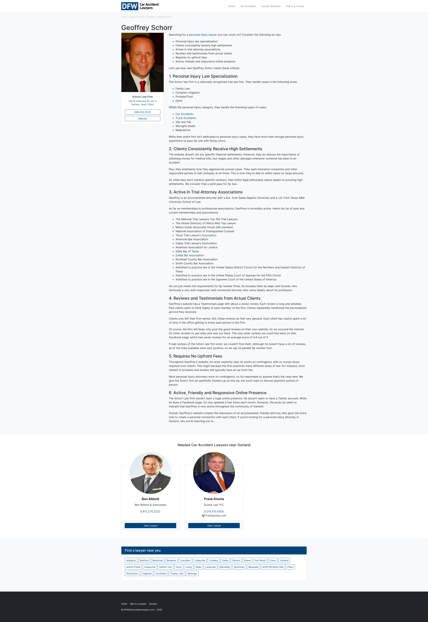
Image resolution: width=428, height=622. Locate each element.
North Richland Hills (273, 566)
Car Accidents (248, 6)
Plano (290, 566)
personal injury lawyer (203, 34)
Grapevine (149, 566)
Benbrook (157, 560)
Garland (151, 17)
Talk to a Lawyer (295, 6)
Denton (236, 560)
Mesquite (253, 566)
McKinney (239, 566)
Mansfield (225, 566)
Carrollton (185, 560)
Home (231, 6)
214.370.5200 (215, 511)
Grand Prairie (133, 566)
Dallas (225, 560)
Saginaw (147, 573)
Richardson (132, 573)
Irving (189, 566)
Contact (153, 604)
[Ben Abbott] (150, 472)
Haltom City (165, 566)
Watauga (192, 573)
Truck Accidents (186, 118)
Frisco (273, 560)
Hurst (179, 566)
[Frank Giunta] (214, 472)
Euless (247, 560)
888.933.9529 (142, 112)
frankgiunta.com (216, 515)
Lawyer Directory (270, 6)
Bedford (144, 560)
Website (142, 118)
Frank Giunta (214, 499)
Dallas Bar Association (190, 255)
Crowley (213, 560)
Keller (198, 566)
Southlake (160, 573)
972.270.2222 (151, 511)
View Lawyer (150, 525)
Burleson (171, 560)
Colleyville (199, 560)
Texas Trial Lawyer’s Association (196, 235)
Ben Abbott (150, 499)
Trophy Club (177, 573)
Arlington (131, 560)
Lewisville (210, 566)
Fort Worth (260, 560)
